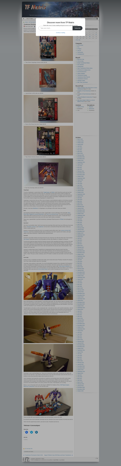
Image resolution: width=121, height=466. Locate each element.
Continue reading (60, 32)
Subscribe (78, 28)
